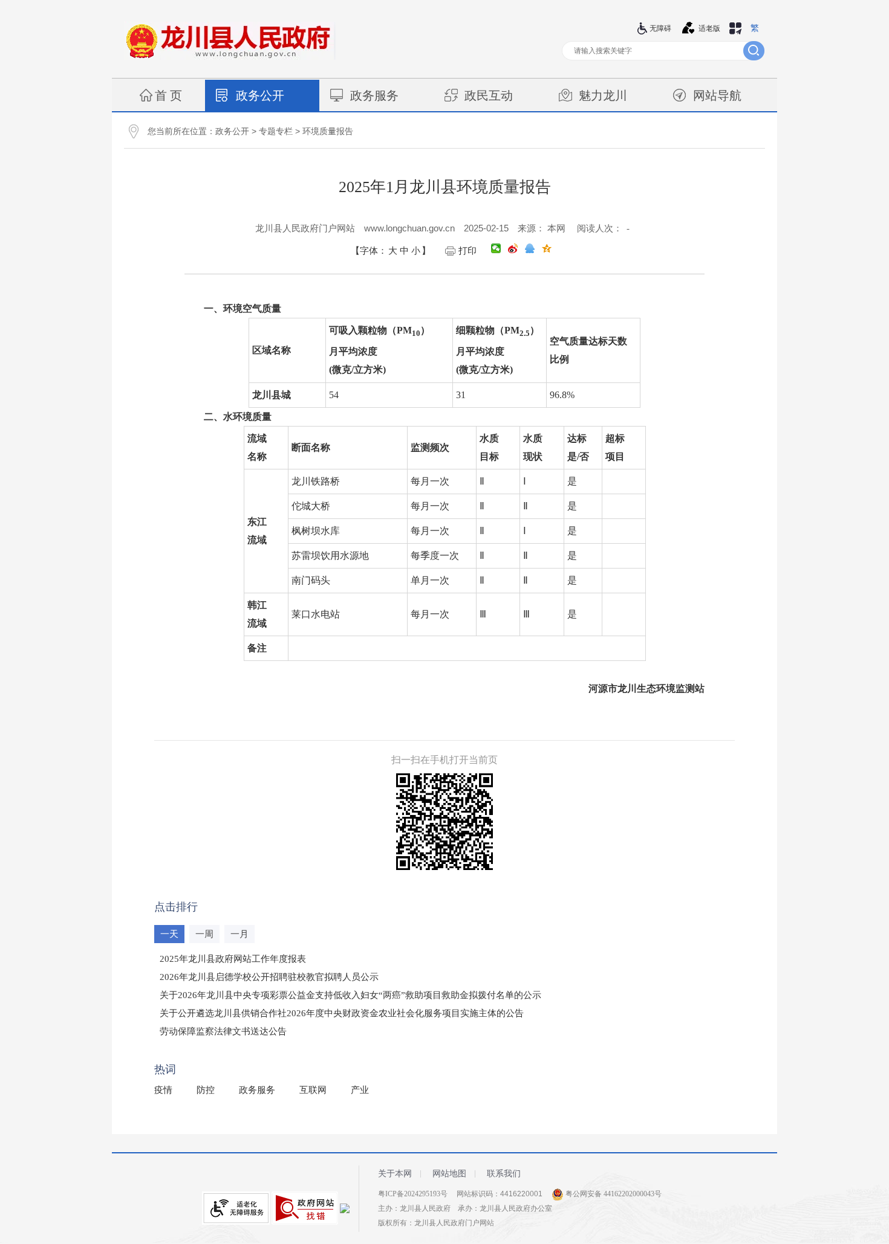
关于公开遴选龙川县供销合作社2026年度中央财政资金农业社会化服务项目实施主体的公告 (342, 1013)
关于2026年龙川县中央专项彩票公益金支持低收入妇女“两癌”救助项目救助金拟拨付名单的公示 (350, 995)
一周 (204, 934)
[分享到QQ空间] (547, 248)
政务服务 (374, 95)
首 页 (168, 95)
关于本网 (395, 1173)
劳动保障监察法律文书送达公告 (223, 1031)
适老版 (709, 28)
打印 (467, 251)
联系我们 (504, 1173)
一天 (169, 934)
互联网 (313, 1090)
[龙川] (230, 57)
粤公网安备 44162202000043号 (613, 1194)
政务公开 (260, 95)
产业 (360, 1090)
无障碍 (660, 28)
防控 (206, 1090)
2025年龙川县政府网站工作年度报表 (233, 959)
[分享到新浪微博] (513, 248)
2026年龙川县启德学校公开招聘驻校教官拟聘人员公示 (269, 977)
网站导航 (717, 95)
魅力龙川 (603, 95)
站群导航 (735, 28)
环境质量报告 (327, 131)
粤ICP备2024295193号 (413, 1194)
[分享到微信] (496, 248)
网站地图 (449, 1173)
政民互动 (488, 95)
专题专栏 (276, 131)
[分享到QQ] (530, 248)
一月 (239, 934)
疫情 (163, 1090)
